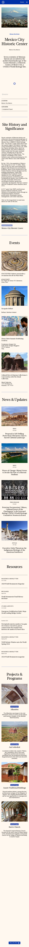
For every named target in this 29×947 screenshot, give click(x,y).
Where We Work (14, 942)
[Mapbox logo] (5, 94)
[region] (14, 85)
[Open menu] (27, 2)
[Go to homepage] (10, 2)
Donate (22, 2)
